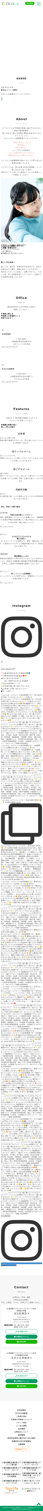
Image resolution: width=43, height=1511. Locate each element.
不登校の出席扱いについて (21, 1419)
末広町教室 (6, 334)
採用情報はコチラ (21, 1449)
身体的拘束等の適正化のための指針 (21, 1438)
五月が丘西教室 (21, 1358)
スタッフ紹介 (21, 1422)
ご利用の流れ (21, 1416)
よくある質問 (21, 1426)
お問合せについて (21, 1432)
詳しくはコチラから (9, 347)
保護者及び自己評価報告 (21, 1441)
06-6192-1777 (23, 1376)
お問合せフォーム (22, 1337)
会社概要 (21, 1429)
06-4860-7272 (23, 1331)
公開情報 (21, 1444)
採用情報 (30, 3)
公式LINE (22, 1342)
